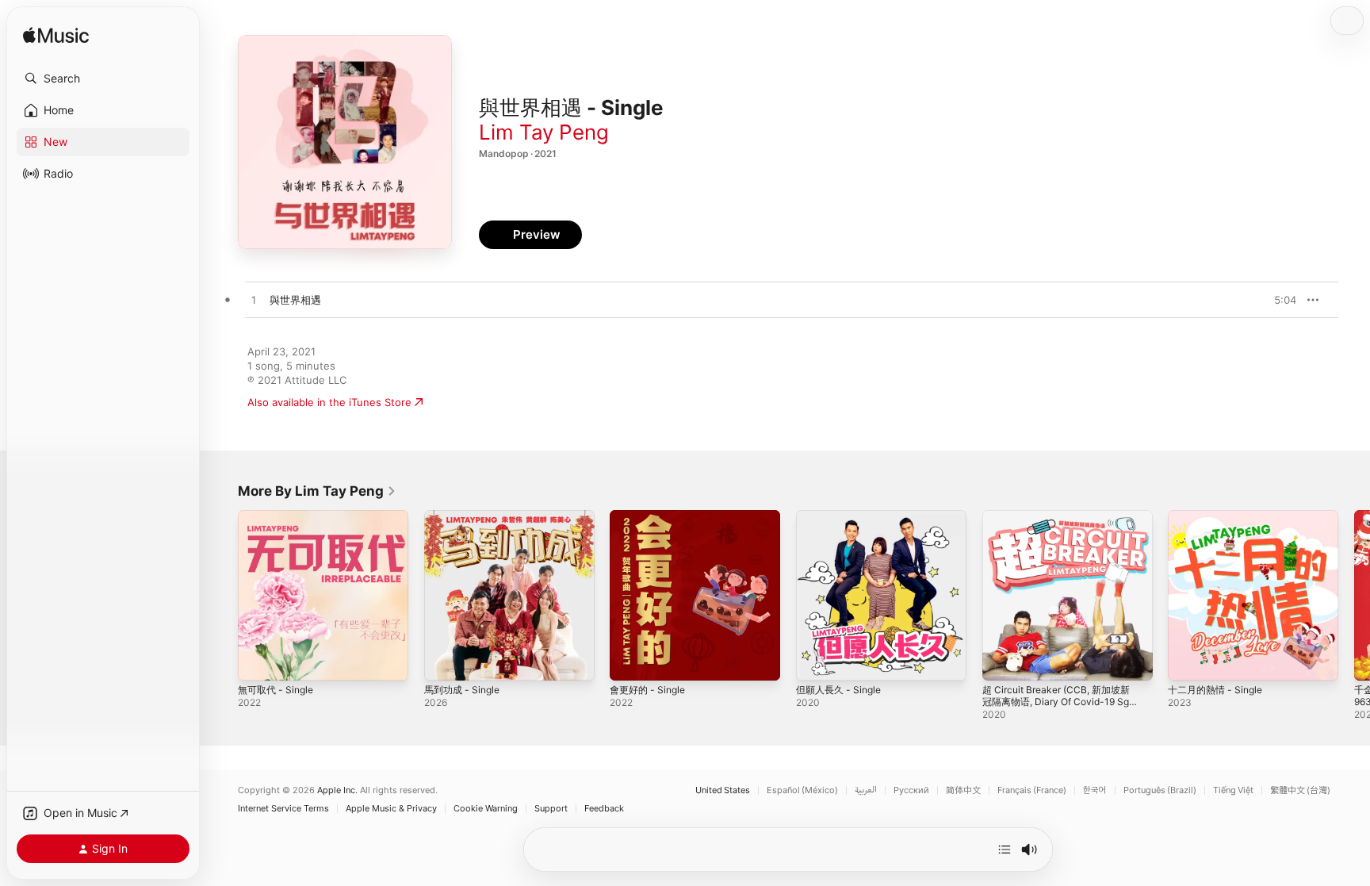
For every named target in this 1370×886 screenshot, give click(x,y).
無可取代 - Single (279, 516)
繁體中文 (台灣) (1300, 790)
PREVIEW (1278, 300)
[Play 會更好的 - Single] (629, 661)
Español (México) (802, 790)
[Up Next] (1004, 849)
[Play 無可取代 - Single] (258, 661)
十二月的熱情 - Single (1219, 516)
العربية (866, 790)
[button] (103, 78)
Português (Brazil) (1159, 790)
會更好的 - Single (651, 516)
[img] (56, 36)
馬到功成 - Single (465, 516)
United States (722, 790)
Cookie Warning (485, 808)
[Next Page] (1354, 595)
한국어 (1095, 790)
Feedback (604, 808)
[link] (317, 491)
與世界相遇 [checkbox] (295, 299)
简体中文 (963, 790)
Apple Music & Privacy (391, 808)
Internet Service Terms (283, 808)
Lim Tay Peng (544, 132)
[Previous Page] (222, 595)
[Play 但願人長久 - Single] (816, 661)
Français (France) (1031, 790)
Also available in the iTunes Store (329, 402)
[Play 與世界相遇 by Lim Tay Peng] (254, 300)
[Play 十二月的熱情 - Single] (1188, 661)
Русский (911, 790)
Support (551, 808)
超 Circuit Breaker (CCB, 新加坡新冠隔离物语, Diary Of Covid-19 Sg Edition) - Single (1063, 529)
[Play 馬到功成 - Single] (444, 661)
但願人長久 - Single (842, 516)
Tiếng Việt (1233, 790)
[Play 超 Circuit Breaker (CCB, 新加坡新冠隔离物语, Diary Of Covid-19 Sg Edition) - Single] (1002, 661)
